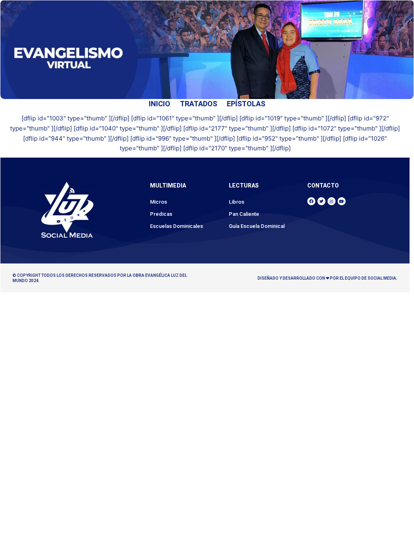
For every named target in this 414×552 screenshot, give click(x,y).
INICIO (159, 103)
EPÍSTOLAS (246, 103)
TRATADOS (198, 103)
